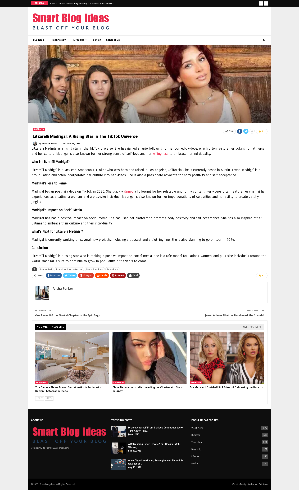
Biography (39, 129)
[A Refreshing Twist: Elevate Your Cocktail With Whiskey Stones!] (118, 448)
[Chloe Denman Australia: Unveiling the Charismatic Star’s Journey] (149, 358)
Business (38, 39)
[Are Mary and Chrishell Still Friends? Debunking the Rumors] (227, 358)
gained (128, 191)
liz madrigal (112, 269)
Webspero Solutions (258, 484)
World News (197, 428)
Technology (58, 39)
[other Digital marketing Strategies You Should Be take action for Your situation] (118, 464)
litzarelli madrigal (94, 269)
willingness (160, 154)
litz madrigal (46, 269)
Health (194, 463)
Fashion (96, 39)
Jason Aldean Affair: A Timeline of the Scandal (234, 315)
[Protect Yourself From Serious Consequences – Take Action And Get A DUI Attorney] (118, 431)
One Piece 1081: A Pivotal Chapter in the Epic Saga (67, 315)
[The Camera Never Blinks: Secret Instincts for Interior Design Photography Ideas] (72, 358)
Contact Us (113, 39)
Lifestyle (78, 39)
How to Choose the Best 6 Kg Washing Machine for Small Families (82, 3)
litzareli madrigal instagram (69, 269)
